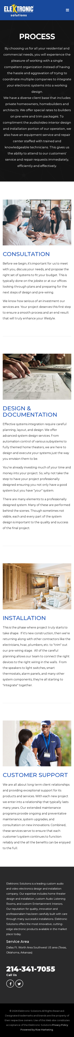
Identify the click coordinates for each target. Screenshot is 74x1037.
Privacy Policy (60, 1024)
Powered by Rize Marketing (36, 1029)
